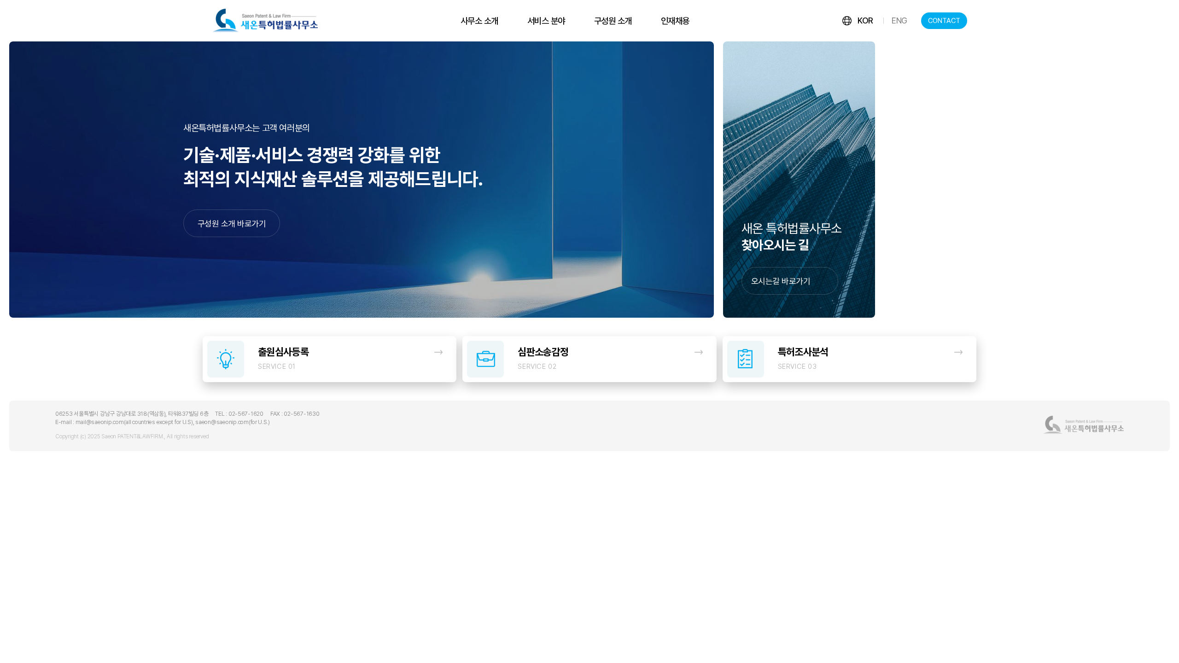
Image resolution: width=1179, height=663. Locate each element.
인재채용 (675, 21)
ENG (899, 20)
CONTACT (944, 21)
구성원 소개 (613, 21)
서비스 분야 (546, 21)
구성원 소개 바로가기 (232, 223)
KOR (865, 20)
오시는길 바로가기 (780, 281)
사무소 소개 (479, 21)
